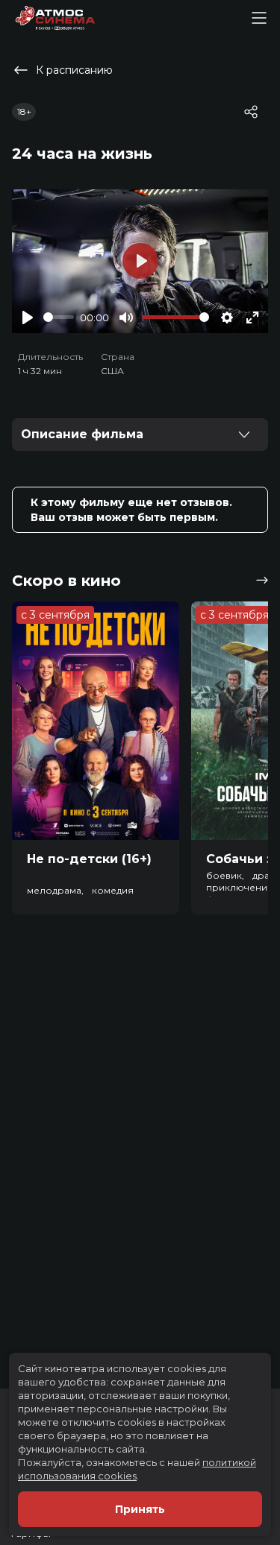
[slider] (58, 317)
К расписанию (74, 70)
